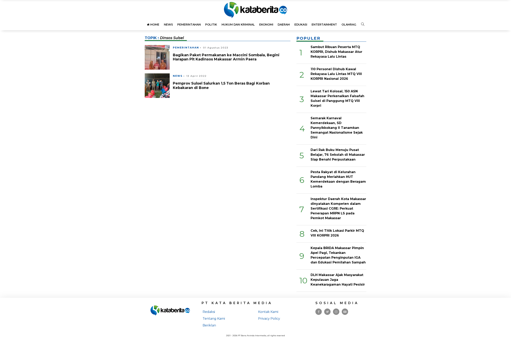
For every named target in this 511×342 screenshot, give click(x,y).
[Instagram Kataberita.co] (336, 312)
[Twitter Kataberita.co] (327, 312)
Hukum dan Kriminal (238, 24)
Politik (211, 24)
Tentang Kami (214, 318)
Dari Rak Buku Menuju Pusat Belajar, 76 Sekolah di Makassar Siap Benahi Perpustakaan (338, 154)
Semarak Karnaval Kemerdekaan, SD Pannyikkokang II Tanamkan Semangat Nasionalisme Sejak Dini (337, 127)
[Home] (255, 10)
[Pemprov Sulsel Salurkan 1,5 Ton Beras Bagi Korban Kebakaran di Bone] (157, 85)
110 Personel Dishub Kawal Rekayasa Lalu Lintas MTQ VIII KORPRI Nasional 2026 (336, 74)
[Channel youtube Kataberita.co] (345, 312)
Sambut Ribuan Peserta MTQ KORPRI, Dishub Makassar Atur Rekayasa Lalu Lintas (336, 51)
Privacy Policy (269, 318)
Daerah (284, 24)
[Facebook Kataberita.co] (319, 312)
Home (154, 24)
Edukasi (300, 24)
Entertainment (324, 24)
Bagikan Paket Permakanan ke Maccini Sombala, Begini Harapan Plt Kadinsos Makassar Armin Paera (226, 57)
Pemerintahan (189, 24)
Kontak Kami (268, 312)
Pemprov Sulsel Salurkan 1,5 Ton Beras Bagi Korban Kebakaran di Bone (221, 85)
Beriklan (209, 325)
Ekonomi (266, 24)
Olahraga (350, 24)
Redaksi (209, 312)
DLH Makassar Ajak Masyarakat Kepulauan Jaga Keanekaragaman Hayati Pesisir (338, 279)
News (168, 24)
